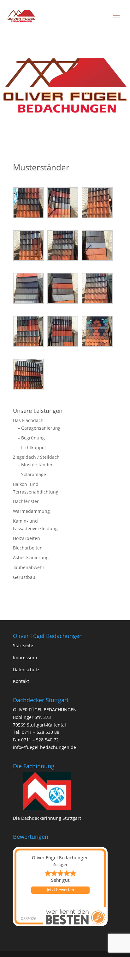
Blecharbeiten (28, 548)
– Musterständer (35, 465)
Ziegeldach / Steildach (36, 457)
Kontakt (21, 681)
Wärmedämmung (31, 511)
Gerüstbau (24, 577)
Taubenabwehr (28, 567)
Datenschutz (26, 669)
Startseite (23, 645)
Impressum (25, 657)
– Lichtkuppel (32, 448)
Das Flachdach (28, 420)
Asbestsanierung (31, 558)
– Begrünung (31, 438)
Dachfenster (26, 501)
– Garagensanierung (39, 428)
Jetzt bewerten (60, 889)
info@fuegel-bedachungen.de (44, 747)
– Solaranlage (32, 474)
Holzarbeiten (26, 538)
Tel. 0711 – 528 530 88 (36, 732)
